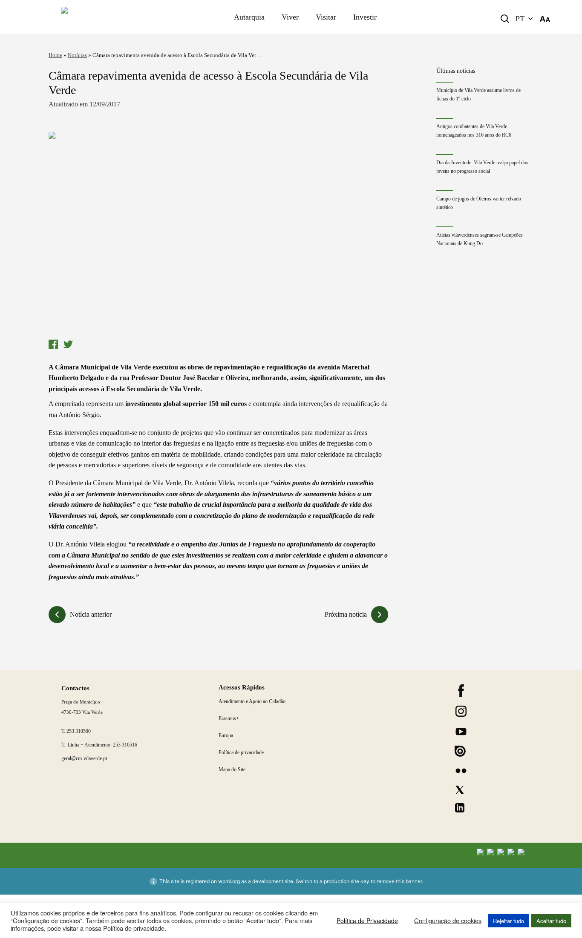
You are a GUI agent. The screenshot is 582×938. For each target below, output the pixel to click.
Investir (365, 17)
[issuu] (460, 751)
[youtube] (461, 731)
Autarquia (249, 17)
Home (55, 55)
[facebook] (461, 690)
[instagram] (461, 711)
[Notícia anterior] (57, 614)
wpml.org (229, 881)
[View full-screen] (218, 233)
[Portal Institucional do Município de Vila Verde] (105, 17)
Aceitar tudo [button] (551, 921)
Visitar (326, 17)
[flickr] (461, 770)
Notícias (77, 55)
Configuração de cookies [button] (447, 920)
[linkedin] (460, 808)
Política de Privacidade (367, 920)
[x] (460, 790)
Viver (290, 17)
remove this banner (399, 881)
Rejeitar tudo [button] (508, 921)
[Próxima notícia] (379, 614)
